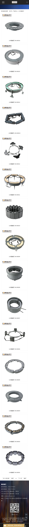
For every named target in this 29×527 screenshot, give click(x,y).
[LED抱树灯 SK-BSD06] (14, 334)
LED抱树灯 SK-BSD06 (14, 349)
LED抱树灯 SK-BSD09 (14, 256)
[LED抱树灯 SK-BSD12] (14, 149)
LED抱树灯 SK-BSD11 (14, 194)
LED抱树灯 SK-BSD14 (14, 102)
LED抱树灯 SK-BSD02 (14, 472)
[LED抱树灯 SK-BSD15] (14, 57)
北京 (20, 521)
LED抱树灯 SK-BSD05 (14, 379)
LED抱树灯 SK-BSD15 (14, 71)
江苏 (12, 521)
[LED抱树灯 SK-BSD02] (14, 458)
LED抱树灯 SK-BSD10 (14, 225)
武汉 (15, 521)
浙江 (22, 521)
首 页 (10, 11)
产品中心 (15, 11)
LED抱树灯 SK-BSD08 (14, 287)
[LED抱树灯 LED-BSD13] (14, 118)
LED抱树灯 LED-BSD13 (14, 133)
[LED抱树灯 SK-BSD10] (14, 211)
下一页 (20, 478)
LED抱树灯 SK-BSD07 (14, 318)
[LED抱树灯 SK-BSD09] (14, 242)
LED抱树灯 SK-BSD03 (14, 441)
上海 (17, 521)
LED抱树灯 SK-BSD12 (14, 164)
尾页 (25, 478)
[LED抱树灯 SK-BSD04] (14, 396)
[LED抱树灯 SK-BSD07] (14, 304)
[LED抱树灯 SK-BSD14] (14, 88)
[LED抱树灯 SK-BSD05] (14, 365)
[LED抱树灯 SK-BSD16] (14, 26)
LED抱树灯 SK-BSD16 (14, 40)
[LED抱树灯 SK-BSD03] (14, 427)
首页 (12, 478)
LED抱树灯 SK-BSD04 (14, 410)
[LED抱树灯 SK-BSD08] (14, 273)
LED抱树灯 (21, 11)
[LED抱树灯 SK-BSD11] (14, 180)
